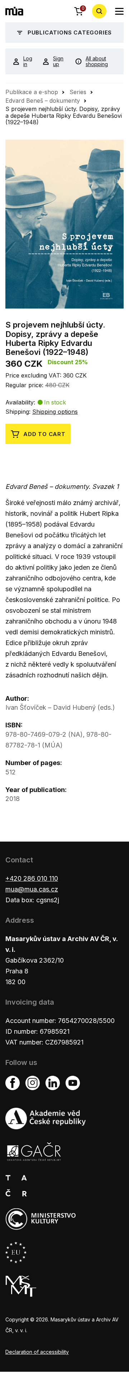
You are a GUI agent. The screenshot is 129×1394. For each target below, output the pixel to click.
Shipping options (55, 411)
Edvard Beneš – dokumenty (42, 100)
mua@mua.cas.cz (31, 889)
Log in (27, 61)
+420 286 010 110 (31, 878)
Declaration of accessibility (37, 1352)
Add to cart (44, 434)
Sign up (58, 61)
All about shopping (97, 61)
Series (78, 92)
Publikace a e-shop (31, 92)
